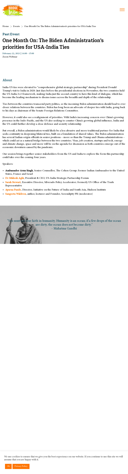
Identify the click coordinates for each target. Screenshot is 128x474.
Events (16, 26)
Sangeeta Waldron (15, 194)
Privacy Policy (21, 466)
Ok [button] (8, 466)
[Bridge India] (12, 10)
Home (5, 26)
